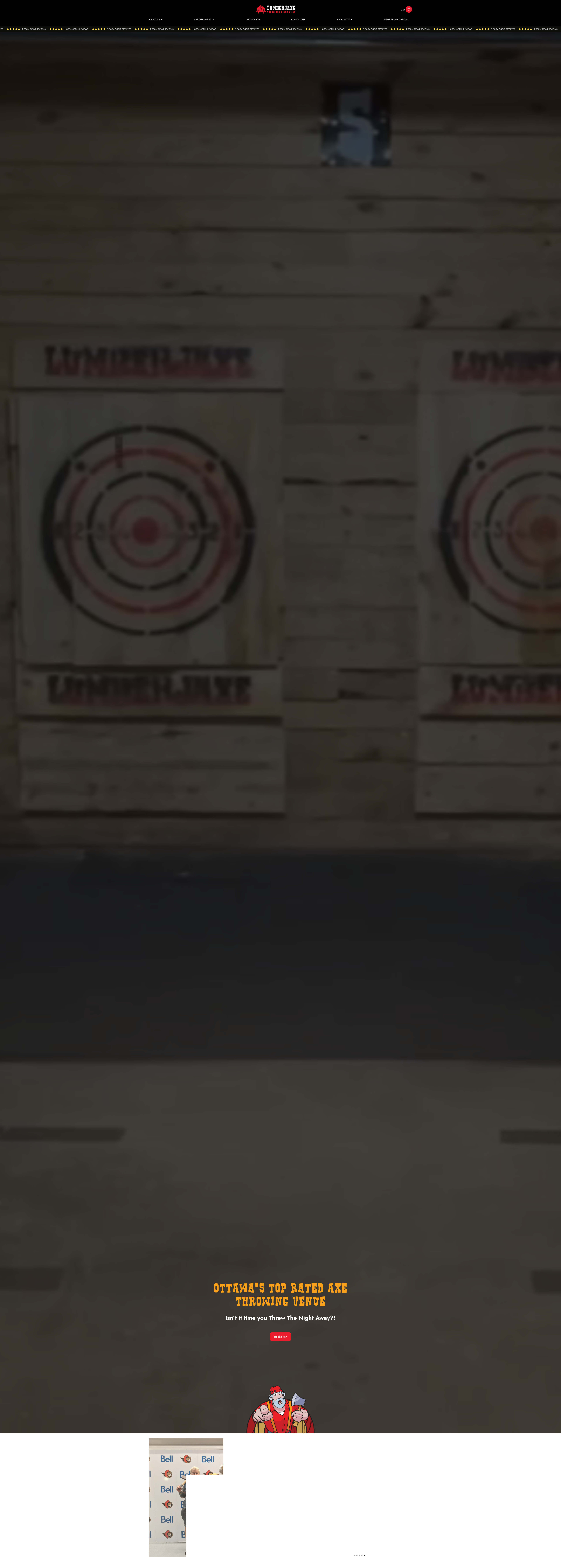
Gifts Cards (253, 19)
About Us (154, 19)
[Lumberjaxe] (275, 10)
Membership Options (396, 19)
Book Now (343, 19)
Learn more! (335, 1531)
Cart (403, 9)
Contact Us (298, 19)
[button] (354, 1555)
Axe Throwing (202, 19)
